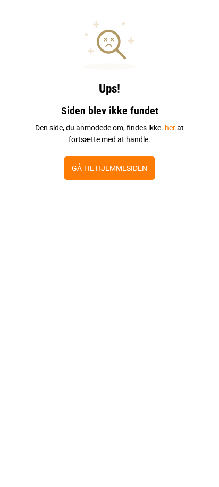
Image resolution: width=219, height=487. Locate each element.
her (170, 127)
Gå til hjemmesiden (109, 168)
